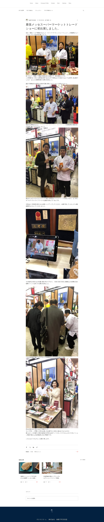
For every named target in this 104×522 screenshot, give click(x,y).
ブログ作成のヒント (48, 10)
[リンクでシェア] (37, 447)
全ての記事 (21, 10)
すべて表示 (82, 459)
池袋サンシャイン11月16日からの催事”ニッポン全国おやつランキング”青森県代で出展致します (28, 477)
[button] (83, 10)
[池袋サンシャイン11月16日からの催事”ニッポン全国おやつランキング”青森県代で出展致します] (29, 468)
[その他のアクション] (77, 20)
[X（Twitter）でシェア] (30, 447)
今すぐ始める (29, 10)
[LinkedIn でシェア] (33, 447)
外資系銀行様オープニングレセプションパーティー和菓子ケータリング (52, 477)
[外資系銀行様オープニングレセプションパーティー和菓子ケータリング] (52, 468)
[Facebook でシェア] (26, 447)
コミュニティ (38, 10)
